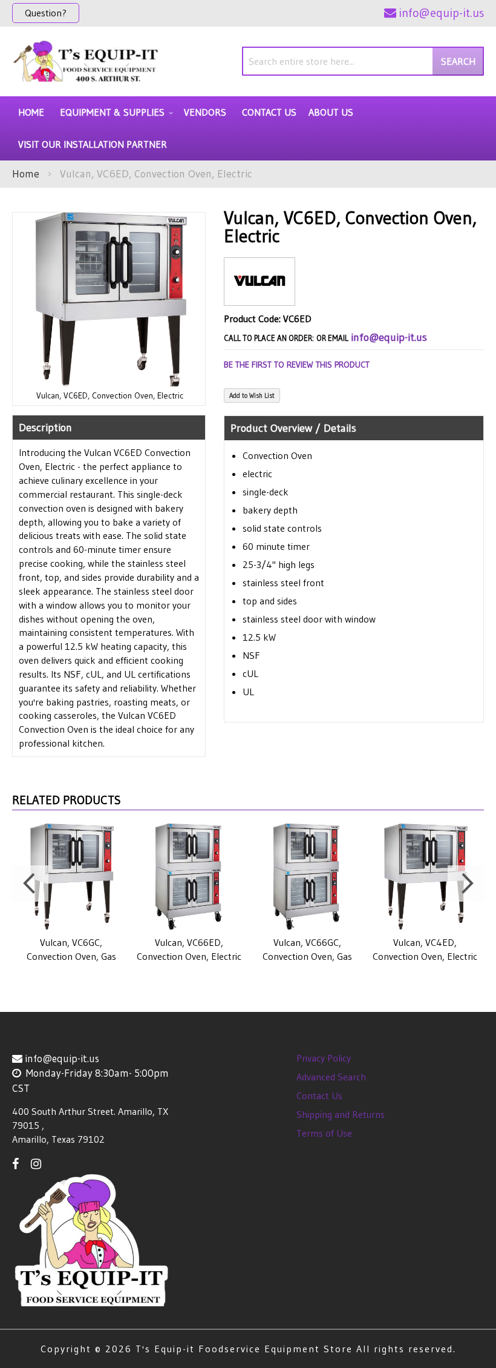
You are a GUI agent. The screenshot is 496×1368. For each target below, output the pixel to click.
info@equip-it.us (389, 337)
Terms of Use (324, 1133)
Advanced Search (331, 1077)
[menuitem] (115, 112)
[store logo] (86, 61)
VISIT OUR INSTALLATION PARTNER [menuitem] (92, 144)
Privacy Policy (323, 1058)
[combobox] (363, 61)
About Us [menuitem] (330, 112)
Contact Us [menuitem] (269, 112)
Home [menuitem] (31, 112)
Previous (30, 883)
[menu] (248, 128)
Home (25, 173)
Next (466, 883)
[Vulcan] (259, 295)
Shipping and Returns (340, 1114)
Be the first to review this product (297, 364)
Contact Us (319, 1095)
